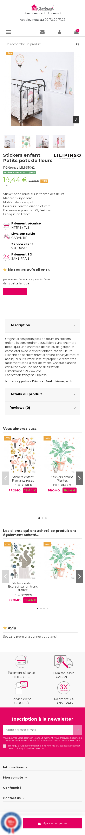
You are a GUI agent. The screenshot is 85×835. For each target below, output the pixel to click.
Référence (10, 167)
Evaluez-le (15, 291)
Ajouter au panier (55, 823)
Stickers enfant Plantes (62, 478)
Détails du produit (25, 394)
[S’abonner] (77, 730)
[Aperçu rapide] (23, 472)
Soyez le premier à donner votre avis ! (30, 636)
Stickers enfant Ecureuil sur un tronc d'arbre (23, 586)
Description (19, 325)
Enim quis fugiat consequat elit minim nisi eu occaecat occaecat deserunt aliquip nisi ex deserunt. (44, 747)
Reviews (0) (19, 408)
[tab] (42, 326)
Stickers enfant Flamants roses (23, 478)
